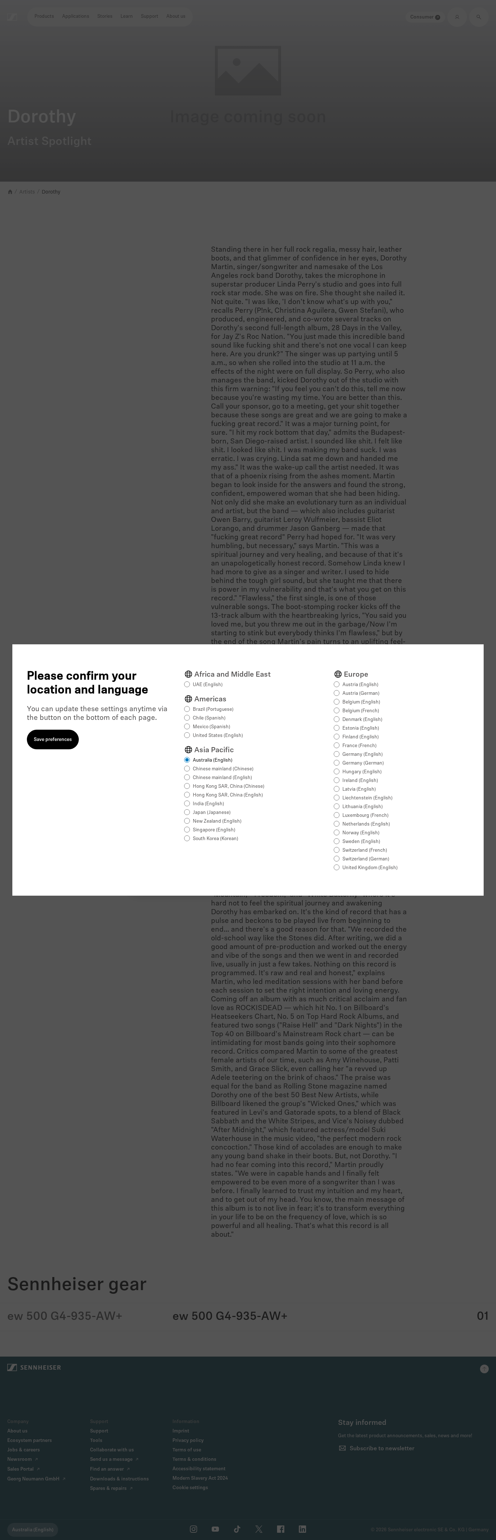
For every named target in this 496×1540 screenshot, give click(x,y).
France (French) (359, 745)
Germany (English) (362, 754)
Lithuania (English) (362, 807)
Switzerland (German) (365, 859)
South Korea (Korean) (215, 838)
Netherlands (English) (366, 824)
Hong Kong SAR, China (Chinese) (228, 786)
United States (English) (218, 735)
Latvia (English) (359, 789)
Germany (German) (363, 763)
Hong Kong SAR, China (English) (228, 795)
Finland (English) (360, 737)
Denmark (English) (362, 719)
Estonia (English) (360, 728)
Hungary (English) (362, 772)
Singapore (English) (214, 830)
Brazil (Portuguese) (213, 709)
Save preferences (53, 739)
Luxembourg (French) (365, 815)
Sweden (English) (361, 841)
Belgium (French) (360, 711)
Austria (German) (360, 693)
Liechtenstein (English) (367, 798)
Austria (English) (360, 684)
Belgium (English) (361, 702)
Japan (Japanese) (212, 812)
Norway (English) (360, 833)
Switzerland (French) (364, 850)
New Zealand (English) (217, 821)
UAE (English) (208, 684)
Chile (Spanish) (209, 718)
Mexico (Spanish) (211, 727)
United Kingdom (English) (370, 868)
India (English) (208, 804)
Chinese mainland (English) (222, 777)
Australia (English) (212, 760)
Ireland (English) (360, 780)
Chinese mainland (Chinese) (223, 769)
